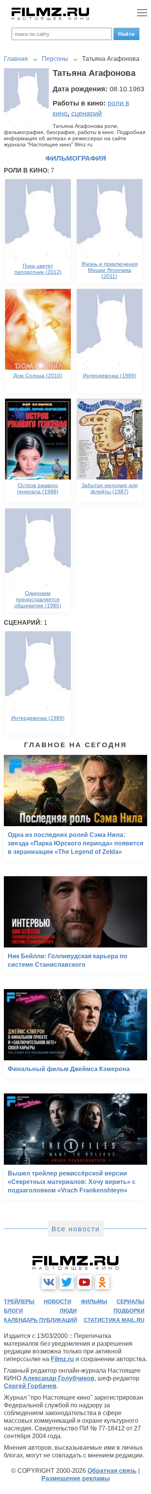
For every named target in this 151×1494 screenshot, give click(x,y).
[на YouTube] (84, 1282)
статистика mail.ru (114, 1320)
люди (68, 1311)
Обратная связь (112, 1470)
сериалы (130, 1301)
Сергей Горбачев (30, 1386)
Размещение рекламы (75, 1478)
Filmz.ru (62, 1359)
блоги (13, 1311)
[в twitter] (67, 1282)
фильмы (94, 1301)
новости (57, 1301)
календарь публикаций (40, 1320)
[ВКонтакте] (49, 1282)
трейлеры (19, 1301)
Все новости (75, 1229)
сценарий (86, 113)
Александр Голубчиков (58, 1378)
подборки (128, 1311)
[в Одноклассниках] (102, 1282)
